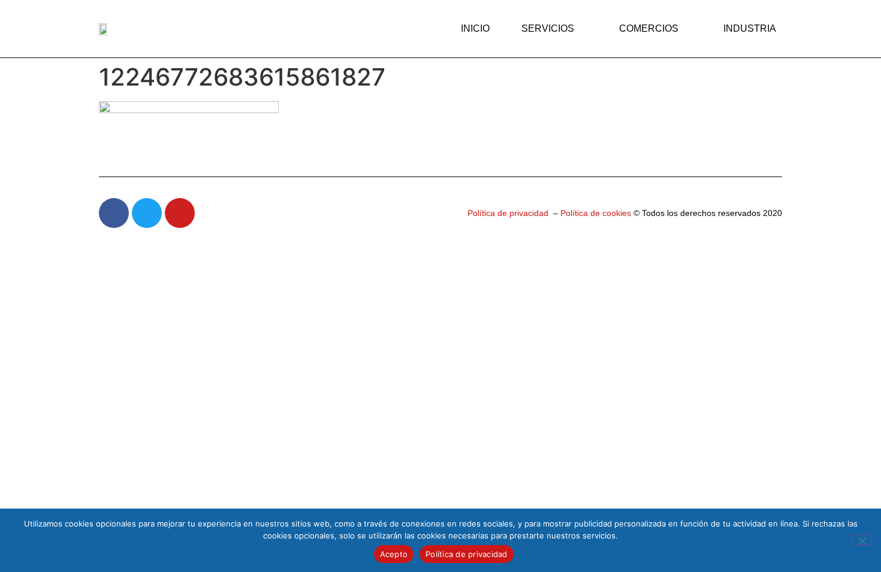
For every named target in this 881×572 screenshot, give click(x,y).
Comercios (648, 28)
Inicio (475, 28)
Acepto (394, 554)
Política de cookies (594, 213)
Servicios (547, 28)
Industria (749, 28)
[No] (862, 539)
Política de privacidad (507, 213)
